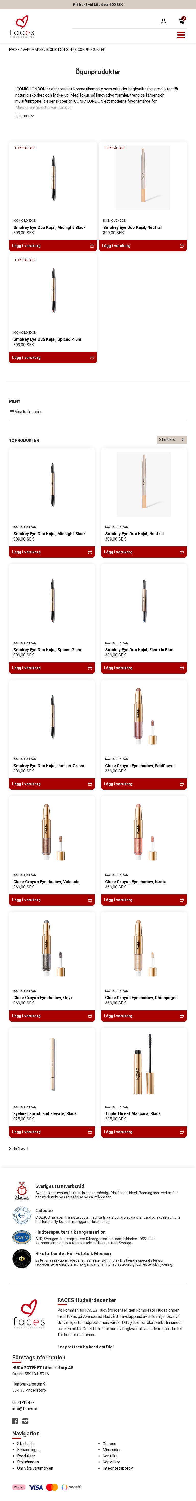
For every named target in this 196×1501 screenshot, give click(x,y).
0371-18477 (23, 1402)
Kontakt (110, 1455)
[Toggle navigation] (181, 35)
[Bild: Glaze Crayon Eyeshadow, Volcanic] (52, 832)
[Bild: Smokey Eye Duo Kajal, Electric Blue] (144, 600)
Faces (14, 50)
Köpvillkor (111, 1462)
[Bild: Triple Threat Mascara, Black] (144, 1064)
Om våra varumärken (35, 1468)
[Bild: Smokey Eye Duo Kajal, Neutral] (143, 178)
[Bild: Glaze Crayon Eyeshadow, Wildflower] (144, 716)
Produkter (26, 1455)
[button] (183, 21)
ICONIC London (59, 50)
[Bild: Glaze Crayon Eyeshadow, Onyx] (52, 948)
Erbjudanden (28, 1462)
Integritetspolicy (118, 1468)
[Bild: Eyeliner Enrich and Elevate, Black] (52, 1064)
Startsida (25, 1443)
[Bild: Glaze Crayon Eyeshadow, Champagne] (144, 948)
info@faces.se (25, 1408)
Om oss (109, 1443)
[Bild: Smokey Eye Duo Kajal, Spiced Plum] (53, 289)
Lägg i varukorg (26, 245)
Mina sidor (112, 1449)
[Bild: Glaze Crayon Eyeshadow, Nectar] (144, 832)
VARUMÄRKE (33, 50)
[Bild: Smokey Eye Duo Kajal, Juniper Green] (52, 716)
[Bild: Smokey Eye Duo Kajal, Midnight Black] (53, 178)
